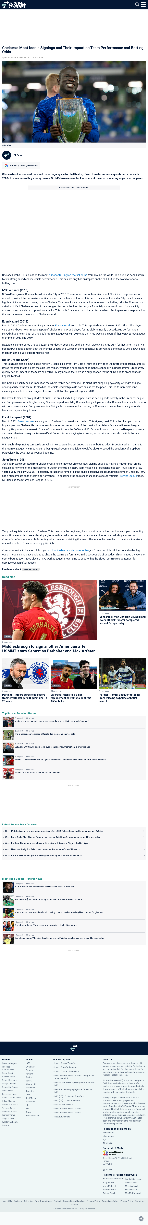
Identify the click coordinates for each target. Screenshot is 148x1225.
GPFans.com (131, 1182)
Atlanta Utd (31, 1084)
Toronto (29, 1070)
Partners (18, 1201)
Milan (28, 1095)
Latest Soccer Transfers (65, 1063)
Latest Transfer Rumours (65, 1067)
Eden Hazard (62, 325)
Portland (29, 1074)
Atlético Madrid (32, 1115)
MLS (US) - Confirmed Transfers (69, 1096)
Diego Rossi (7, 1073)
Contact (57, 1201)
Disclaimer (140, 1201)
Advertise (28, 1201)
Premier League (128, 475)
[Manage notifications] (141, 1218)
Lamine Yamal (8, 1115)
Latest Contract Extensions (66, 1071)
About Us (7, 1201)
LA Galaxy (30, 1067)
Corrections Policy (110, 1201)
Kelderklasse (131, 1189)
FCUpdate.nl (108, 1182)
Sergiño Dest (8, 1118)
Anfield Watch (109, 1193)
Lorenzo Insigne (9, 1063)
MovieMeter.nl (109, 1186)
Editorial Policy (93, 1201)
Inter (28, 1105)
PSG (27, 1108)
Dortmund (30, 1088)
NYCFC (29, 1081)
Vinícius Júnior (8, 1108)
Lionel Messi (8, 1090)
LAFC (28, 1063)
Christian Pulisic (9, 1111)
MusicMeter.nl (131, 1186)
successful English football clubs (68, 274)
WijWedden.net (109, 1189)
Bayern (29, 1112)
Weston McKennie (10, 1122)
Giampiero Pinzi (9, 1094)
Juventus (30, 1091)
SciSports (130, 1092)
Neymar (5, 1125)
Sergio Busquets (9, 1080)
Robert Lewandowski (11, 1097)
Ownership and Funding (74, 1201)
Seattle (29, 1077)
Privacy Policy (127, 1201)
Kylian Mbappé (9, 1101)
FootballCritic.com (133, 1179)
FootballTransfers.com (113, 1178)
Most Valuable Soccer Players (68, 1108)
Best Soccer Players (63, 1104)
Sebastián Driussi (10, 1087)
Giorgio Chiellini (9, 1083)
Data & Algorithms (43, 1201)
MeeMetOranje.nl (133, 1193)
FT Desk (17, 155)
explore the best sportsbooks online (68, 550)
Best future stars (62, 1117)
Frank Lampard (26, 421)
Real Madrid (31, 1098)
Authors (74, 1205)
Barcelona (30, 1101)
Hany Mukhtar (8, 1077)
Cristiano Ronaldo (10, 1104)
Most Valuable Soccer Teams (67, 1112)
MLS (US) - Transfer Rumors (67, 1100)
